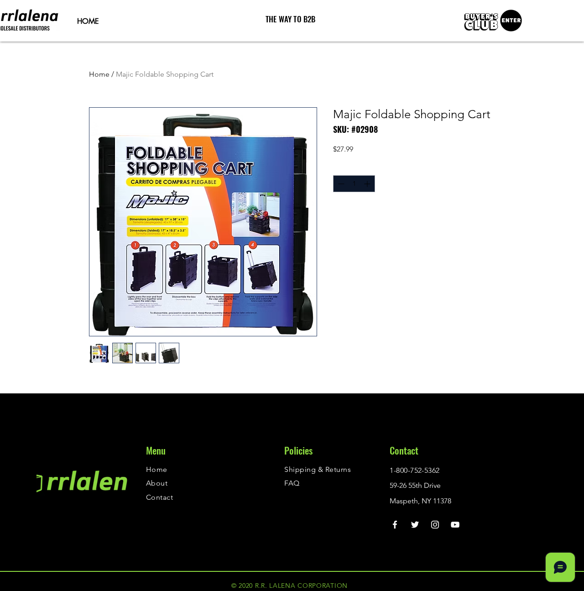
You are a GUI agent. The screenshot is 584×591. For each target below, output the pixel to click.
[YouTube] (455, 524)
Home (99, 74)
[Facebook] (395, 524)
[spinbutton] (354, 184)
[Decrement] (340, 184)
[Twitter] (415, 524)
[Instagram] (435, 524)
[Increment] (368, 184)
